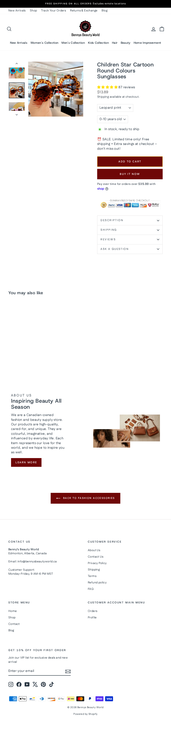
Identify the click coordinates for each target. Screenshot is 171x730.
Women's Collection (44, 43)
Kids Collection (98, 43)
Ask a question (115, 249)
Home (12, 611)
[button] (107, 87)
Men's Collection (73, 43)
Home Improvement (147, 43)
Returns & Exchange (83, 11)
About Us (94, 550)
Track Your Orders (53, 11)
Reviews (108, 239)
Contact (14, 624)
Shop (33, 11)
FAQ (91, 589)
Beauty (126, 43)
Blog (104, 11)
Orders (92, 611)
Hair (114, 43)
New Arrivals (17, 11)
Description (112, 220)
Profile (92, 617)
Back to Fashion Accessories (88, 498)
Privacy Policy (97, 563)
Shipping (103, 97)
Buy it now (130, 174)
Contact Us (95, 557)
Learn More (26, 462)
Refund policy (97, 583)
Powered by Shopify (85, 714)
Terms (92, 576)
